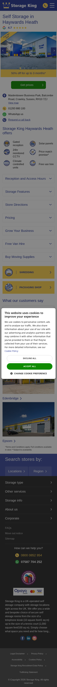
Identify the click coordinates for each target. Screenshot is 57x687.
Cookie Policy (11, 350)
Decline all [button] (29, 358)
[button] (28, 373)
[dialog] (28, 343)
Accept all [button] (29, 366)
